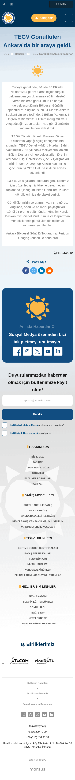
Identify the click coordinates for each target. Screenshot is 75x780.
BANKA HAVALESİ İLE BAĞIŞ (38, 516)
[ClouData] (38, 661)
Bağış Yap (46, 18)
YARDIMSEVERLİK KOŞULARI (37, 526)
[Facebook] (23, 714)
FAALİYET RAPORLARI (37, 478)
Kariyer (37, 483)
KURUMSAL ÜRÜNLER (38, 569)
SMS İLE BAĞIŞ (38, 510)
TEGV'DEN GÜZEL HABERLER (38, 623)
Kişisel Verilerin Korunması (37, 704)
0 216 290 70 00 (37, 731)
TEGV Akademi (38, 596)
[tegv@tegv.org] (4, 4)
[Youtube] (44, 714)
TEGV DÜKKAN (38, 558)
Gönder (37, 414)
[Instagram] (30, 714)
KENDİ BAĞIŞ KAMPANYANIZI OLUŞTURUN (37, 521)
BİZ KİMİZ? (37, 456)
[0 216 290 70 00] (11, 4)
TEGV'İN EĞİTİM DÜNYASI (38, 601)
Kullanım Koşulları (37, 683)
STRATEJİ (38, 473)
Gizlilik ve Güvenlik (37, 693)
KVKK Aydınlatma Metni (24, 425)
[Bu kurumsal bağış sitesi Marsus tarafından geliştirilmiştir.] (37, 769)
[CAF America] (63, 663)
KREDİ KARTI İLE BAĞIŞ (38, 505)
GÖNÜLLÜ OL (38, 607)
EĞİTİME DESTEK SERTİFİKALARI (38, 548)
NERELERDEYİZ (38, 618)
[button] (25, 270)
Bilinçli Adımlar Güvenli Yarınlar (37, 575)
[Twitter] (37, 714)
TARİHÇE (38, 462)
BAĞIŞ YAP (37, 612)
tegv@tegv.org (37, 725)
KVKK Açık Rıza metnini (24, 433)
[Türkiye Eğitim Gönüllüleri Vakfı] (8, 18)
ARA (63, 3)
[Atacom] (12, 661)
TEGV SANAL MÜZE (38, 467)
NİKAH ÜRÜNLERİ (37, 564)
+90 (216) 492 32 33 (37, 737)
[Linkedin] (51, 714)
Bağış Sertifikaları (37, 553)
